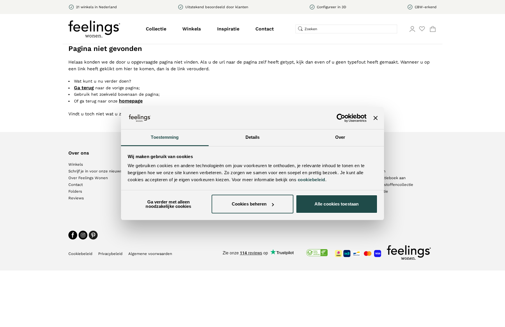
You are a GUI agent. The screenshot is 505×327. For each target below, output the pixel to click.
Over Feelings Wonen (88, 178)
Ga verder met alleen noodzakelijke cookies (168, 204)
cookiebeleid (311, 179)
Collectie (156, 29)
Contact (264, 29)
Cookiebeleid (80, 253)
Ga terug (84, 87)
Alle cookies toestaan (336, 203)
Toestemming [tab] (165, 137)
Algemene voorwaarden (150, 253)
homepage (131, 101)
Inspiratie (228, 29)
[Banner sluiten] (375, 118)
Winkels (191, 29)
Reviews (76, 198)
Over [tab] (340, 137)
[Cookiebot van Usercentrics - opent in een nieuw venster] (340, 118)
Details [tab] (252, 137)
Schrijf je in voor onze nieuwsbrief (99, 171)
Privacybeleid (110, 253)
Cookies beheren (249, 203)
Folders (75, 191)
